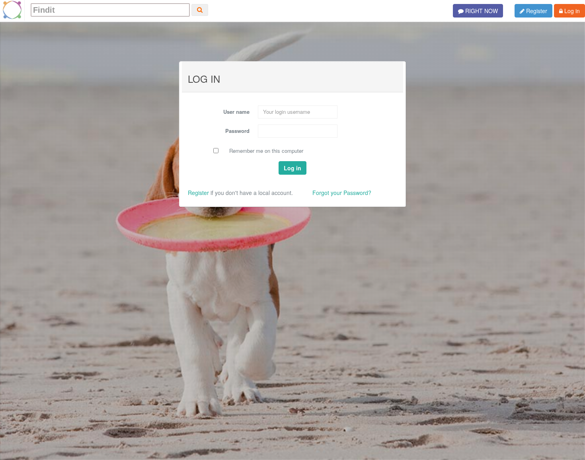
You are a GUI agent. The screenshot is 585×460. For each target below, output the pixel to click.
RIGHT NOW (481, 11)
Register (536, 11)
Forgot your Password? (341, 193)
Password (237, 130)
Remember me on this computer (266, 150)
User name (236, 111)
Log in (571, 11)
